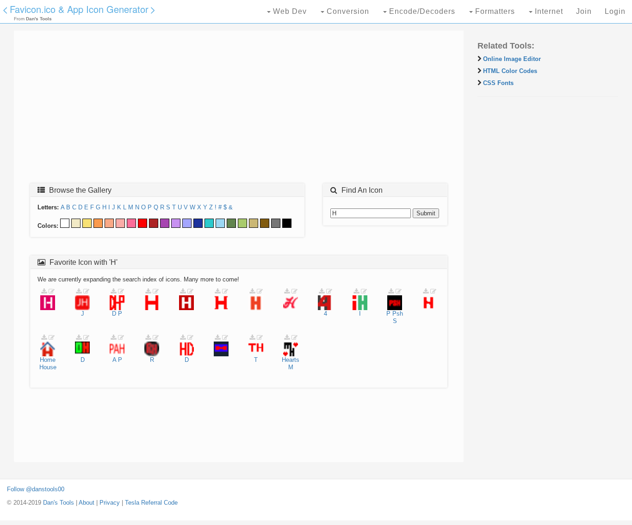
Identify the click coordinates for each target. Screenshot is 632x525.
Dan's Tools (58, 502)
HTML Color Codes (510, 70)
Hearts (290, 359)
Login (615, 11)
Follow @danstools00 (35, 489)
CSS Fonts (498, 82)
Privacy (109, 502)
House (47, 367)
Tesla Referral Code (151, 502)
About (86, 502)
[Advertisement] (239, 109)
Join (584, 11)
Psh (397, 313)
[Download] (44, 291)
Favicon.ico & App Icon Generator (79, 9)
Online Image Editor (512, 58)
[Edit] (52, 291)
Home (48, 359)
